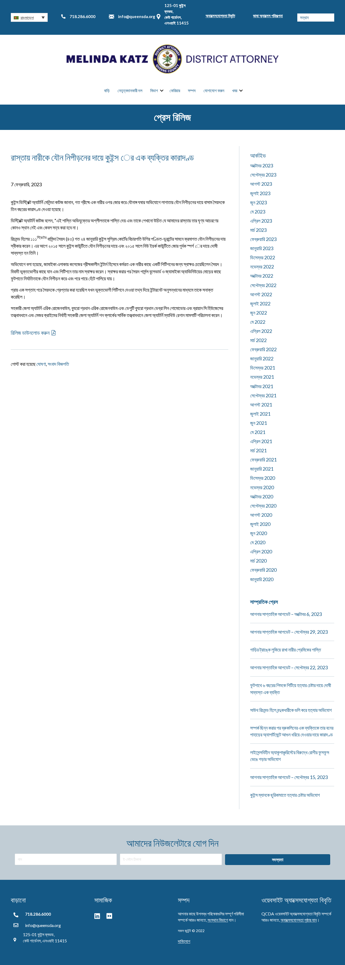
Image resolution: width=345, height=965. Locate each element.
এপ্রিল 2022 (261, 331)
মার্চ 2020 (258, 561)
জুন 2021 (258, 423)
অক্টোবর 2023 (261, 165)
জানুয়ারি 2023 (261, 248)
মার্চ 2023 (258, 230)
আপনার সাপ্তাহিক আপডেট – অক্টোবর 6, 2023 (286, 614)
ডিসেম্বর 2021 (262, 368)
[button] (29, 17)
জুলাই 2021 (260, 414)
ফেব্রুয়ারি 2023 (263, 239)
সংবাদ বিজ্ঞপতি (58, 364)
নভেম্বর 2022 (262, 267)
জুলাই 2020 (260, 524)
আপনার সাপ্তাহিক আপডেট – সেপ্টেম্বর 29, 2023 (289, 632)
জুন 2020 (258, 533)
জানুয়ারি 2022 (261, 358)
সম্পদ (192, 90)
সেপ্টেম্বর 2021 (263, 395)
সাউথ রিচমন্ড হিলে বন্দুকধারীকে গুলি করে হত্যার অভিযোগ (291, 710)
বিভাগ (154, 90)
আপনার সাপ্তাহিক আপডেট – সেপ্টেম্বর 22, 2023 (289, 667)
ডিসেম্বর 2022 (262, 257)
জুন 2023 (258, 202)
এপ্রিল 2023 (261, 221)
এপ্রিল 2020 (261, 551)
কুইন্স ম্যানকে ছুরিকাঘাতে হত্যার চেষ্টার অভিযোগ (285, 795)
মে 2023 (257, 212)
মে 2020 (257, 542)
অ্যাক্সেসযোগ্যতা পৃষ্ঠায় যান (299, 919)
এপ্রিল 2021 (261, 441)
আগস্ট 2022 (261, 294)
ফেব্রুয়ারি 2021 (263, 460)
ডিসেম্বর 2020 (262, 478)
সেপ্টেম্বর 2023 (263, 175)
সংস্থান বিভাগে (218, 919)
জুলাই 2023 (260, 193)
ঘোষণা (41, 364)
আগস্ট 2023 (261, 184)
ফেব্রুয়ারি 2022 (263, 349)
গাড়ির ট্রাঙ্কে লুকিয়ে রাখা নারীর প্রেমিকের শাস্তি (285, 650)
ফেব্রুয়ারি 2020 (263, 570)
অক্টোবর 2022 (261, 276)
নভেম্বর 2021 (262, 377)
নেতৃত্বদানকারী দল (130, 90)
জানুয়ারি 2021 (261, 469)
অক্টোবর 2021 (261, 386)
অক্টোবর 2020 (261, 496)
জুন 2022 (258, 313)
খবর (234, 90)
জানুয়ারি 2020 (261, 579)
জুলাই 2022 (260, 303)
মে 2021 (257, 432)
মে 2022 (257, 322)
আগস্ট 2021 (261, 405)
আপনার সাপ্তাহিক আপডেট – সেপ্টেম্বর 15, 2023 (289, 777)
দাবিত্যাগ (184, 941)
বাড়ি (107, 90)
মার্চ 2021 (258, 450)
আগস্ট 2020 (261, 515)
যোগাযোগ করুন (213, 90)
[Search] (330, 17)
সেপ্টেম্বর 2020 (263, 506)
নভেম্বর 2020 (262, 487)
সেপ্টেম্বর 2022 (263, 285)
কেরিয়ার (175, 90)
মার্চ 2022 (258, 340)
